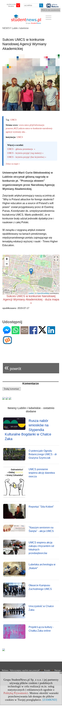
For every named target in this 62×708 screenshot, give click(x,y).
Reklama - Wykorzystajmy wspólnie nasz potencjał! (21, 670)
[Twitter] (42, 332)
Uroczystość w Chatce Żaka (41, 608)
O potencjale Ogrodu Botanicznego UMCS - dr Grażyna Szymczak (43, 454)
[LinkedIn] (51, 333)
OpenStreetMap (43, 293)
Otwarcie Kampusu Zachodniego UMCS (40, 587)
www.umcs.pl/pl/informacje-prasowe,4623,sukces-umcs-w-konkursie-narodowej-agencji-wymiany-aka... (29, 128)
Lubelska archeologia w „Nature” (42, 566)
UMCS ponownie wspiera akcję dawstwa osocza (42, 473)
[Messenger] (7, 333)
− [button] (7, 264)
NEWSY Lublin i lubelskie (15, 28)
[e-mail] (24, 333)
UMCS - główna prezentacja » (21, 149)
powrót (12, 367)
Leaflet (31, 293)
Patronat (58, 670)
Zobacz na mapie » (13, 164)
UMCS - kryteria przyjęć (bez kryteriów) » (26, 157)
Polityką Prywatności (15, 693)
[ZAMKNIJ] (49, 699)
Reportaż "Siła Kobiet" (41, 506)
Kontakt (47, 670)
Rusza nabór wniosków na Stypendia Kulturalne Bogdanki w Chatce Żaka (28, 430)
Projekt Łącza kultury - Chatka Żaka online (41, 629)
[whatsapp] (16, 333)
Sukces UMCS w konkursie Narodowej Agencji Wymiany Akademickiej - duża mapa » (31, 299)
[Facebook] (33, 333)
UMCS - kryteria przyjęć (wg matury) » (25, 153)
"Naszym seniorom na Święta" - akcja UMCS (41, 529)
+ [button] (7, 259)
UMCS (13, 120)
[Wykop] (7, 343)
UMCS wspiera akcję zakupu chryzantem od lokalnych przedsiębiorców (41, 548)
